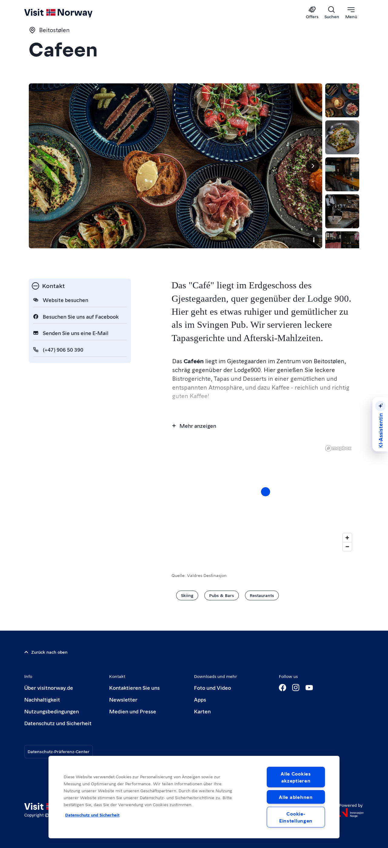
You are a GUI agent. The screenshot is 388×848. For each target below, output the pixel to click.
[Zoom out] (347, 546)
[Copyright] (313, 239)
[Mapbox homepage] (338, 448)
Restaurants (262, 595)
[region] (194, 797)
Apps (200, 699)
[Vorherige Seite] (38, 166)
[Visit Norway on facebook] (282, 687)
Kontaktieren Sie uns (134, 687)
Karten (202, 711)
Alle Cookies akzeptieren (296, 777)
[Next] (312, 166)
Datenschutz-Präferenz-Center (58, 751)
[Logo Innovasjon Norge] (351, 812)
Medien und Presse (132, 711)
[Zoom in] (347, 537)
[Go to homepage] (68, 13)
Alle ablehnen (296, 797)
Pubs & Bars (221, 595)
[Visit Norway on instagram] (295, 687)
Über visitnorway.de (48, 687)
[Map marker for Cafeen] (265, 491)
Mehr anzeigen (197, 425)
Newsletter (123, 699)
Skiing (187, 595)
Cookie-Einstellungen (296, 817)
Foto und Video (212, 687)
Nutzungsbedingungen (51, 711)
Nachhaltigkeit (42, 699)
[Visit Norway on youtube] (309, 687)
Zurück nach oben (49, 652)
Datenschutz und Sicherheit (58, 722)
